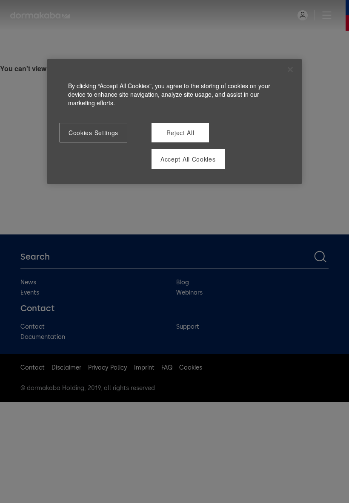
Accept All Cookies (188, 159)
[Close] (290, 69)
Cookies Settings (93, 132)
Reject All (180, 132)
